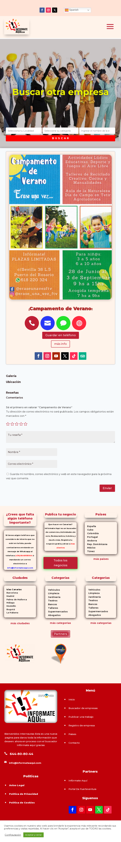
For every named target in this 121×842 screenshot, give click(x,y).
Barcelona (11, 592)
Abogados (52, 615)
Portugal (91, 537)
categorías (63, 623)
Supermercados (56, 611)
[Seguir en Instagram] (48, 10)
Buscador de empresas (83, 708)
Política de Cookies (22, 802)
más (53, 623)
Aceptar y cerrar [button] (33, 835)
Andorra (91, 540)
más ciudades (20, 623)
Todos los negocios (60, 563)
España (90, 526)
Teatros (51, 600)
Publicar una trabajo (81, 716)
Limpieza (52, 593)
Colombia (92, 533)
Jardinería (52, 597)
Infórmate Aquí (78, 780)
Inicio (72, 699)
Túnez (90, 551)
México (90, 547)
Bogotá (9, 609)
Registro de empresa (82, 725)
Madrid (9, 596)
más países (101, 558)
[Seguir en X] (54, 10)
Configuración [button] (13, 835)
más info (60, 344)
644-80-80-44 (21, 754)
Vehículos (52, 589)
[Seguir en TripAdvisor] (82, 356)
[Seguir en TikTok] (74, 356)
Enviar (107, 488)
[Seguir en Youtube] (56, 356)
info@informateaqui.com (20, 568)
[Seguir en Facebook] (42, 10)
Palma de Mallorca (15, 599)
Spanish (73, 9)
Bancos (51, 604)
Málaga (9, 602)
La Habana (11, 612)
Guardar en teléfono (60, 335)
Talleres (51, 608)
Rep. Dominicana (96, 544)
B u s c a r (60, 138)
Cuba (89, 529)
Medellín (10, 606)
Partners (60, 634)
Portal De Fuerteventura (82, 789)
